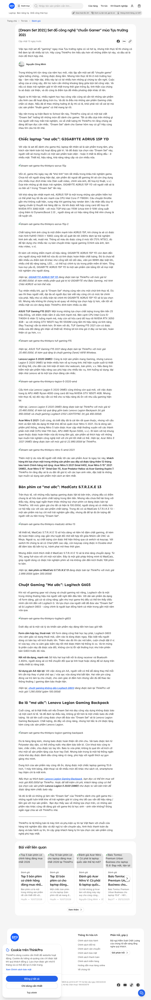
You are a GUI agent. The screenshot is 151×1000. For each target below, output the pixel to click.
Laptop (12, 13)
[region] (75, 878)
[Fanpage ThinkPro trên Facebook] (118, 985)
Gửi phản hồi (118, 952)
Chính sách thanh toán (88, 957)
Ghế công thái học (39, 13)
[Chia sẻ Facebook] (118, 41)
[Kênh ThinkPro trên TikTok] (131, 985)
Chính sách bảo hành (88, 940)
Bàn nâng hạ (23, 13)
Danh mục (25, 6)
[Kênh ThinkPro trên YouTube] (125, 985)
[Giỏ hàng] (139, 6)
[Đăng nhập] (132, 6)
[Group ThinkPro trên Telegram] (138, 985)
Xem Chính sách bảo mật (18, 969)
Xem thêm (73, 909)
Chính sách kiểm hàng (88, 961)
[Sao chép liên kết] (130, 41)
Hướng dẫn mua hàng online (91, 965)
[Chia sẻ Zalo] (124, 41)
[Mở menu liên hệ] (141, 992)
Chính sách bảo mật (87, 953)
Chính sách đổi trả (86, 944)
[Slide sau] (127, 878)
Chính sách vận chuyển (89, 949)
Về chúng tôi (84, 969)
